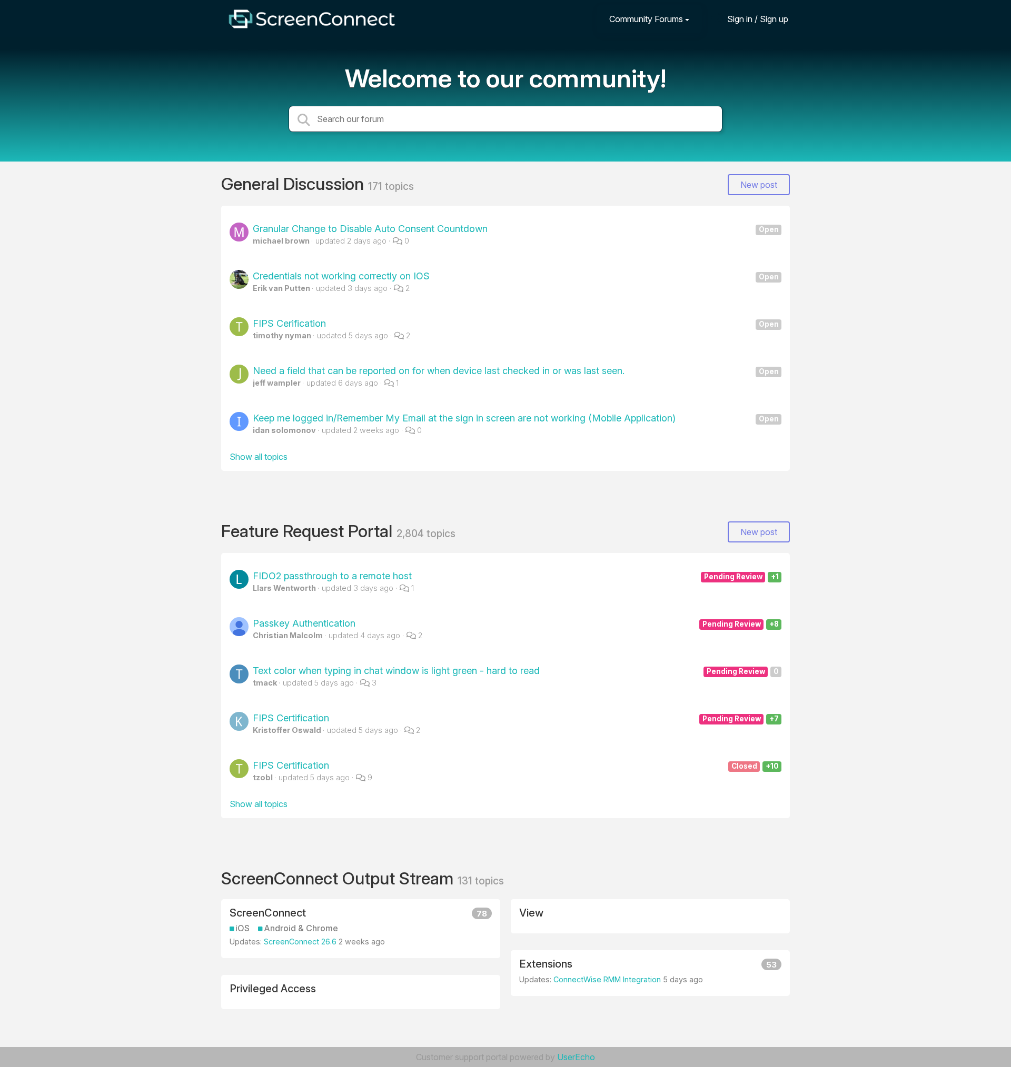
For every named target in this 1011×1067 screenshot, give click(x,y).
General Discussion (294, 184)
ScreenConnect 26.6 (300, 941)
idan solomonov (284, 430)
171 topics (391, 186)
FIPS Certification (516, 717)
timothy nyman (282, 335)
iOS (242, 928)
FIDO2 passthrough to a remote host (516, 575)
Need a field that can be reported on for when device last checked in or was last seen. (516, 370)
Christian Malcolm (288, 635)
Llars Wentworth (284, 587)
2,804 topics (426, 533)
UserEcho (576, 1057)
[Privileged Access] (360, 992)
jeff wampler (277, 382)
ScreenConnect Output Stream (339, 878)
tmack (265, 682)
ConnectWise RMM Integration (607, 979)
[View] (650, 916)
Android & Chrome (301, 928)
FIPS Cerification (516, 323)
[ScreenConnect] (360, 928)
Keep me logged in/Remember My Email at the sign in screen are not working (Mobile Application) (516, 418)
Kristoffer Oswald (287, 730)
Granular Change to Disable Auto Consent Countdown (516, 228)
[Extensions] (650, 973)
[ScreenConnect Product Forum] (311, 18)
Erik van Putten (281, 288)
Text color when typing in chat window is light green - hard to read (516, 670)
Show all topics (259, 456)
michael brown (281, 240)
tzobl (263, 777)
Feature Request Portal (309, 531)
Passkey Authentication (516, 623)
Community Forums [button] (646, 19)
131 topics (481, 880)
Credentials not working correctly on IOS (516, 275)
